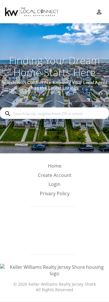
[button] (55, 186)
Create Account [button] (55, 175)
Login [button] (54, 184)
